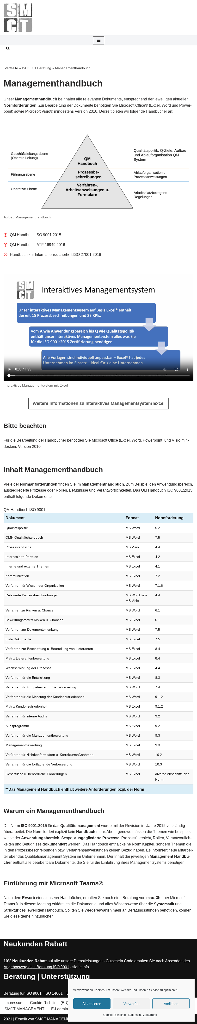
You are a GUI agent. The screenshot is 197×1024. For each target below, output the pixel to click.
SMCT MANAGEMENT (24, 1009)
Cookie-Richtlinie (114, 1015)
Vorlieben (171, 1004)
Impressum (14, 1003)
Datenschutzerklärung (142, 1015)
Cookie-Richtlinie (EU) (49, 1003)
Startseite (11, 68)
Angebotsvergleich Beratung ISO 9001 (36, 967)
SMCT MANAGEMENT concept (62, 1019)
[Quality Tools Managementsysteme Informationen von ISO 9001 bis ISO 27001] (18, 17)
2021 (8, 1019)
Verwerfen (131, 1004)
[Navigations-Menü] (98, 40)
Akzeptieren (91, 1004)
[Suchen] (8, 48)
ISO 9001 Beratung (36, 68)
